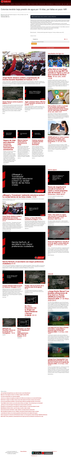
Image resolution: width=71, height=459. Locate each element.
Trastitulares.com (34, 455)
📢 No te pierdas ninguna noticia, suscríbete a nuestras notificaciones (44, 16)
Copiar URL (34, 43)
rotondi (50, 274)
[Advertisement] (23, 122)
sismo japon (52, 169)
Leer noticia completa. (50, 47)
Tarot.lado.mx (54, 451)
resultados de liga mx (56, 53)
